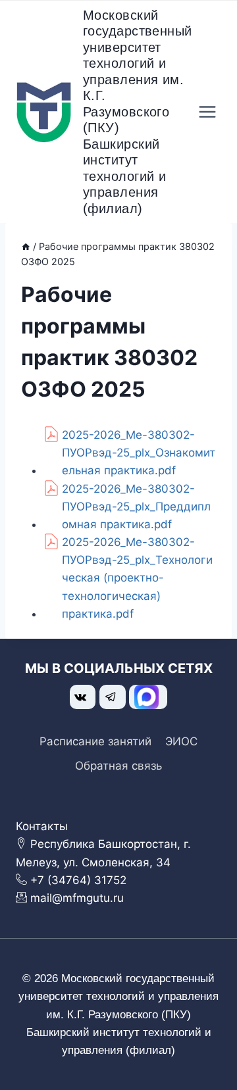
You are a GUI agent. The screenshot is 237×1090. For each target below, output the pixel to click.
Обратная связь (118, 765)
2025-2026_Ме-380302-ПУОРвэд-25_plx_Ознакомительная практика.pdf (138, 452)
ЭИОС (181, 741)
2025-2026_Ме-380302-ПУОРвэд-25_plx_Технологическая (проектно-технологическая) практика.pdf (137, 577)
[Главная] (25, 246)
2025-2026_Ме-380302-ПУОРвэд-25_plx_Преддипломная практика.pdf (136, 506)
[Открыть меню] (207, 112)
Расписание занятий (95, 741)
